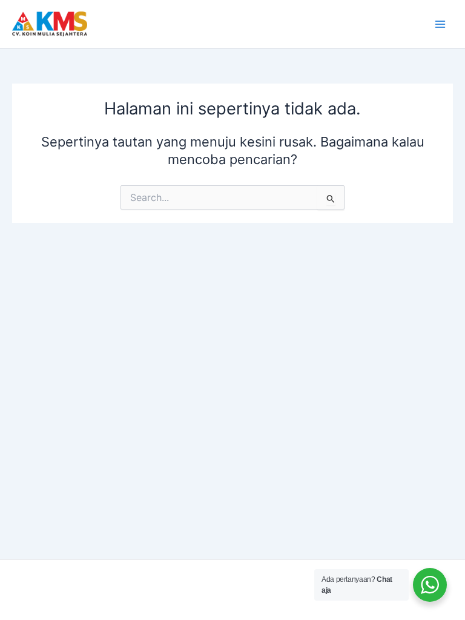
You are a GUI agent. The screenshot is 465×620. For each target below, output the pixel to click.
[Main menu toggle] (440, 24)
